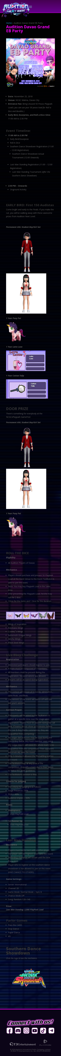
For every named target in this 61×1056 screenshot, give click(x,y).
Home (9, 23)
